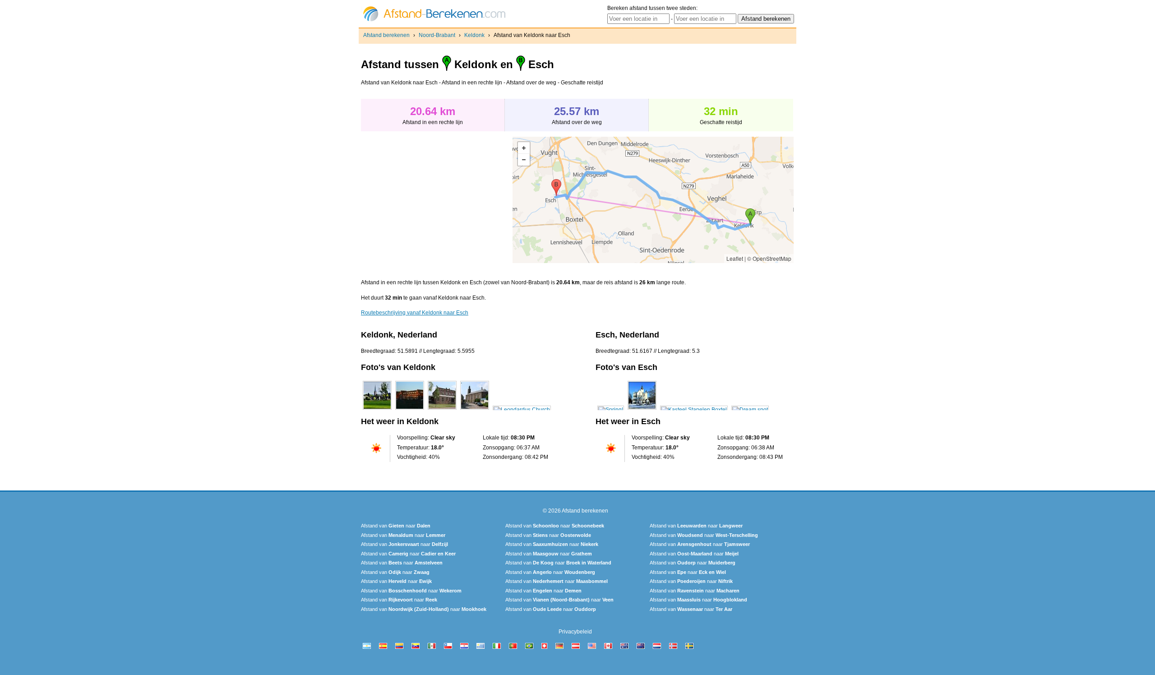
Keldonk (474, 35)
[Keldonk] (377, 410)
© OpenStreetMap (769, 258)
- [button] (524, 160)
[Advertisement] (437, 200)
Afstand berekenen (386, 35)
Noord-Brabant (437, 35)
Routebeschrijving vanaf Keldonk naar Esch (414, 313)
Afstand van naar (395, 525)
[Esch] (611, 410)
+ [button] (524, 148)
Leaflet (734, 258)
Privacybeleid (575, 632)
